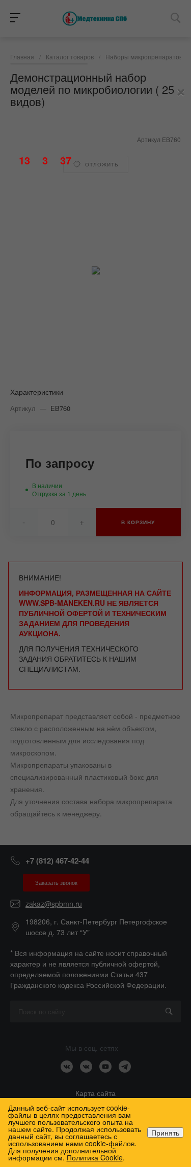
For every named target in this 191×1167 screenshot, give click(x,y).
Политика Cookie (95, 1157)
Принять (165, 1132)
